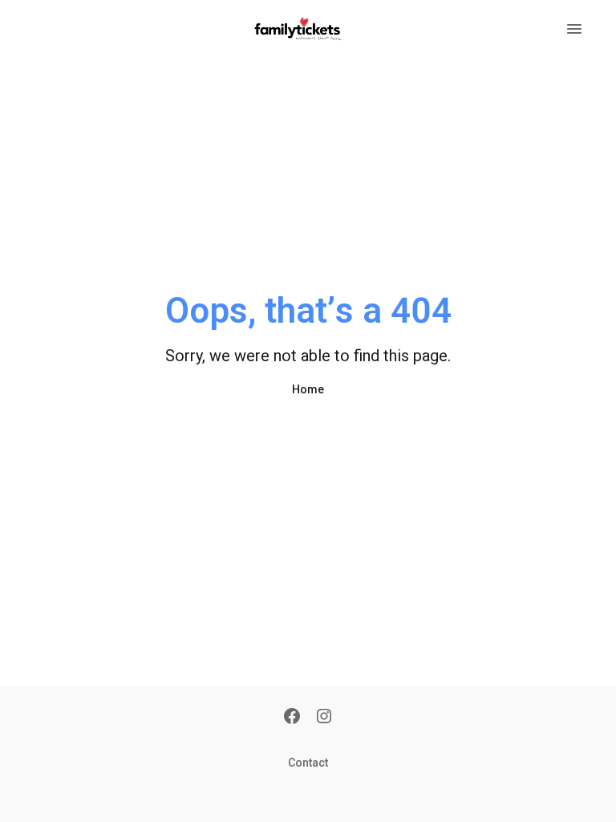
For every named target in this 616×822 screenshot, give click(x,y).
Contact (308, 762)
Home (308, 389)
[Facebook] (292, 717)
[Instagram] (324, 717)
